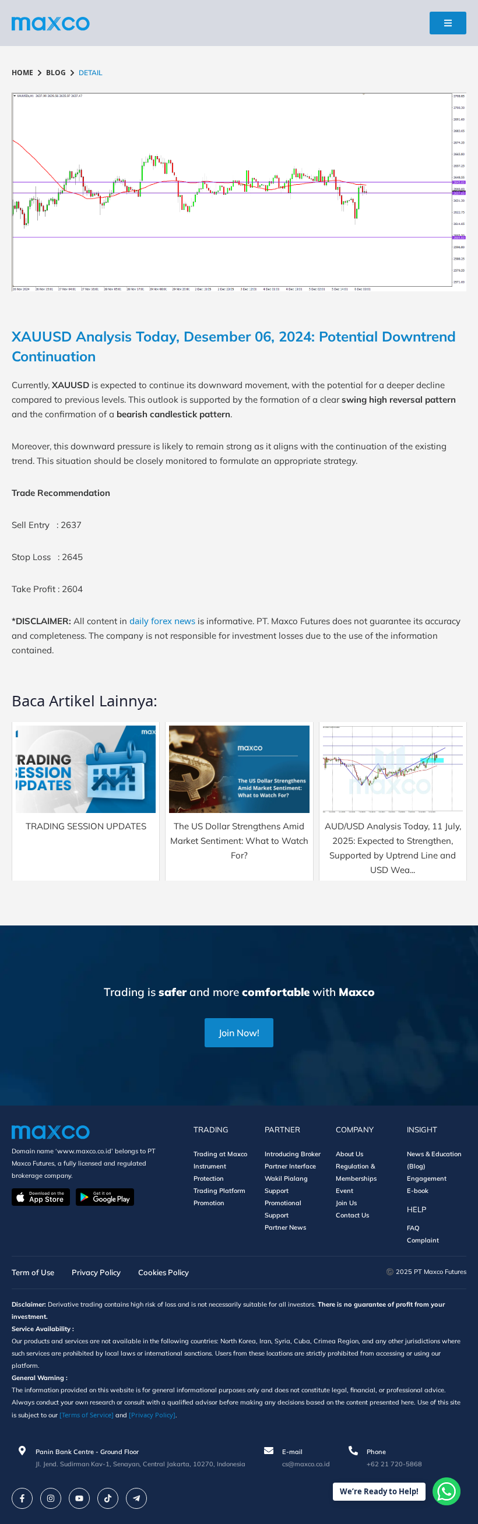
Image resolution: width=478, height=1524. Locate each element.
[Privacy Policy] (152, 1414)
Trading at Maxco (220, 1154)
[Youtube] (79, 1498)
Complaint (423, 1240)
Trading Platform (219, 1191)
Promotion (209, 1203)
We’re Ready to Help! (379, 1491)
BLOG (56, 73)
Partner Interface (290, 1166)
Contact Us (352, 1215)
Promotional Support (283, 1209)
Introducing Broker (293, 1154)
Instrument (210, 1166)
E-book (417, 1191)
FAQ (413, 1228)
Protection (209, 1178)
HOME (22, 73)
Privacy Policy (96, 1272)
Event (344, 1191)
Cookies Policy (163, 1272)
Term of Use (33, 1272)
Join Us (346, 1203)
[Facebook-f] (22, 1498)
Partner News (285, 1227)
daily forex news (162, 621)
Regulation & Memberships (356, 1172)
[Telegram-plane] (136, 1498)
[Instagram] (50, 1498)
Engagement (427, 1178)
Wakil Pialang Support (286, 1184)
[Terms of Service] (86, 1414)
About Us (349, 1154)
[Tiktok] (107, 1498)
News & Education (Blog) (434, 1160)
